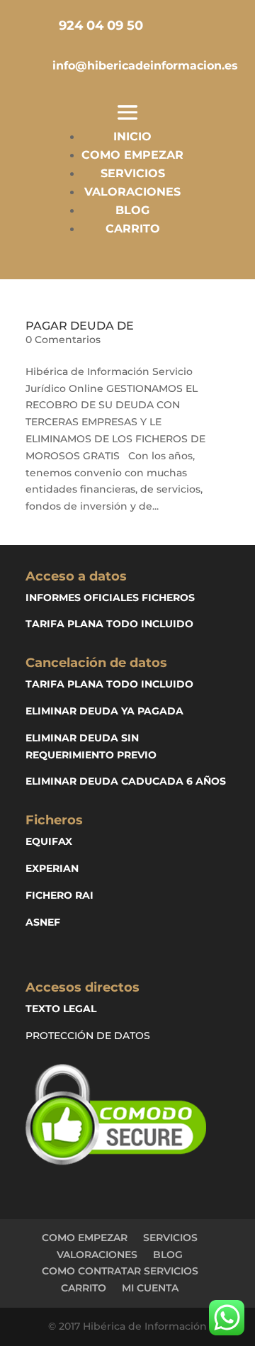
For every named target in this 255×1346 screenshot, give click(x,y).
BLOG (132, 210)
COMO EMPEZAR (132, 155)
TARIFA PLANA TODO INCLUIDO (109, 623)
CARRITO (133, 228)
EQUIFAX (49, 841)
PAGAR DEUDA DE (80, 325)
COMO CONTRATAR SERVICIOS (120, 1270)
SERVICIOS (133, 173)
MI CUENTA (150, 1287)
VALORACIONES (132, 191)
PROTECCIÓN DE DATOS (88, 1035)
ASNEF (43, 922)
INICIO (132, 136)
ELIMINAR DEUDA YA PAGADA (104, 711)
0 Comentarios (63, 339)
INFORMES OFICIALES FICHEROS (110, 597)
